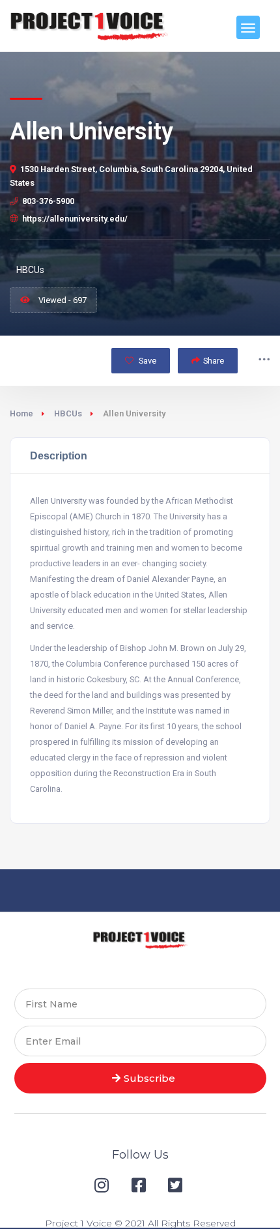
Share (213, 361)
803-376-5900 (48, 201)
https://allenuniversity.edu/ (75, 219)
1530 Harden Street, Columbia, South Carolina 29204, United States (131, 176)
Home (21, 413)
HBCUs (68, 413)
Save (146, 361)
